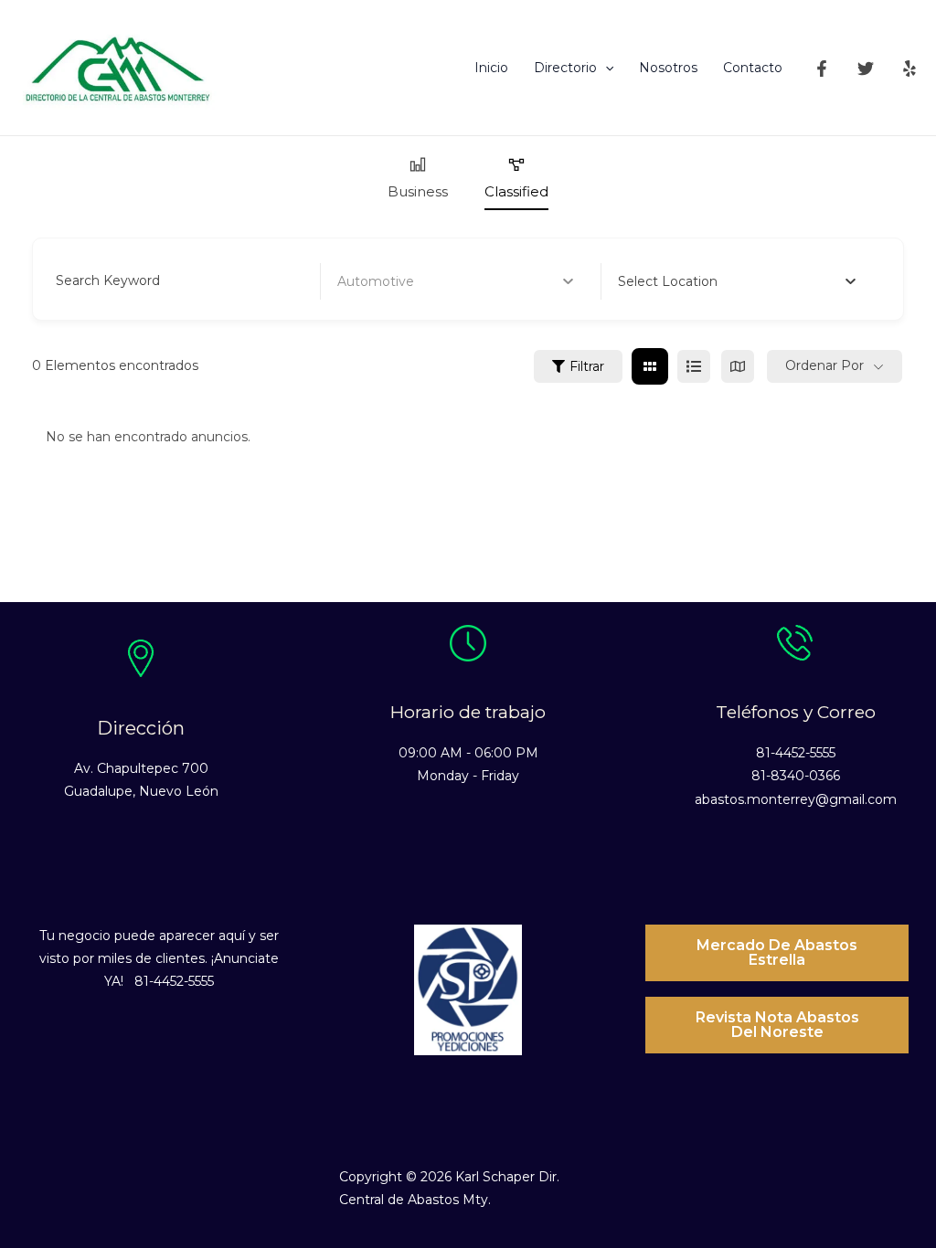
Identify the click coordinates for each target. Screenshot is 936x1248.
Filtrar (586, 366)
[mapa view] (737, 366)
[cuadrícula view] (650, 366)
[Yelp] (909, 68)
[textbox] (668, 281)
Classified (516, 191)
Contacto (752, 67)
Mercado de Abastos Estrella (777, 952)
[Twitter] (865, 68)
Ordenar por (824, 365)
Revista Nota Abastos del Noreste (777, 1025)
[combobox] (737, 281)
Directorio (565, 67)
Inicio (491, 67)
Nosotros (668, 67)
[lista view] (693, 366)
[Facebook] (822, 68)
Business (418, 191)
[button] (605, 68)
